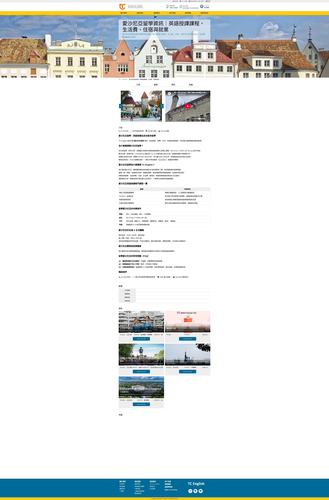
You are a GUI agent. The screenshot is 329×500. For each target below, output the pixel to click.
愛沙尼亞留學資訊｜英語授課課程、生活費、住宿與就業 (144, 79)
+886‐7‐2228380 (174, 8)
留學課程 (188, 13)
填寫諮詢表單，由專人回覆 (196, 1)
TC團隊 (122, 491)
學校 (173, 85)
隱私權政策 (138, 493)
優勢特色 (122, 489)
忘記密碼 (152, 489)
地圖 (191, 85)
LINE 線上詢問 (165, 277)
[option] (141, 106)
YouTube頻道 (184, 1)
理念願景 (122, 486)
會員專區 (157, 13)
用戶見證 (172, 13)
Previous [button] (121, 106)
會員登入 (152, 486)
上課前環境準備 (139, 491)
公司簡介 (122, 484)
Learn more (140, 339)
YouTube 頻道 (164, 131)
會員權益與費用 (139, 486)
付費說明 (137, 489)
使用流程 (137, 484)
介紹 (138, 85)
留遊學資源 (204, 13)
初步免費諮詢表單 (138, 131)
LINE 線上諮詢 (151, 131)
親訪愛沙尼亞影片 (145, 179)
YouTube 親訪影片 (182, 277)
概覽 (156, 85)
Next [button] (162, 106)
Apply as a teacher (171, 490)
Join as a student (155, 484)
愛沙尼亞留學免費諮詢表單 (145, 277)
